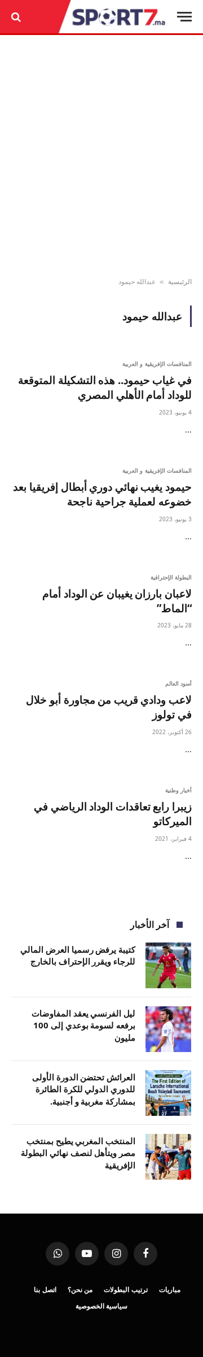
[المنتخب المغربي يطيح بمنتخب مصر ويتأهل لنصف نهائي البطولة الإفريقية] (168, 1157)
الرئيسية (180, 281)
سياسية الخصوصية (102, 1306)
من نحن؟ (80, 1289)
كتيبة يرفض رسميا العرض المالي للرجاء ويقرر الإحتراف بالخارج (77, 955)
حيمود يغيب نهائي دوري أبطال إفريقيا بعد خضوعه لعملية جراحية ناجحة (102, 494)
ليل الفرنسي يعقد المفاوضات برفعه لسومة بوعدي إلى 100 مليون (83, 1025)
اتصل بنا (45, 1289)
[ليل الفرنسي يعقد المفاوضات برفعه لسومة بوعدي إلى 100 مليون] (168, 1029)
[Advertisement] (101, 156)
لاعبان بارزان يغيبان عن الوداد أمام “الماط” (117, 601)
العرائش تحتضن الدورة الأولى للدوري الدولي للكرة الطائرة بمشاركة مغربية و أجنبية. (83, 1089)
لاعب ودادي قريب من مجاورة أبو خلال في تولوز (109, 707)
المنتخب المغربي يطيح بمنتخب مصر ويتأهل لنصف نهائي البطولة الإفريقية (78, 1153)
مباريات (169, 1289)
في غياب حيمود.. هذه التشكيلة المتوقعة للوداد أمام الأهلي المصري (105, 387)
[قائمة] (184, 16)
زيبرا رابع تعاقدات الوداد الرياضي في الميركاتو (113, 813)
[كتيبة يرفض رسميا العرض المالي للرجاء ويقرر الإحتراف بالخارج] (168, 965)
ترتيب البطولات (126, 1289)
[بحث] (17, 16)
